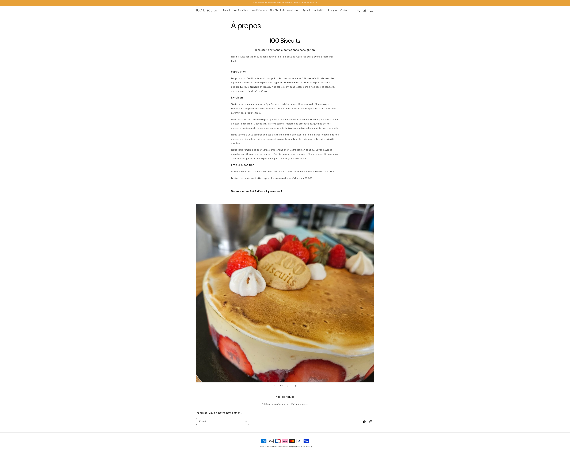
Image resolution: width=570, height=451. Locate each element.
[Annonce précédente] (197, 3)
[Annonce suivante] (373, 3)
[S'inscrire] (246, 421)
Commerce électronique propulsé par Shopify (293, 446)
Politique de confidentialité (275, 404)
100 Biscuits (270, 446)
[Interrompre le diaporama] (295, 386)
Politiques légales (299, 404)
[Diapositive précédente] (274, 386)
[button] (241, 10)
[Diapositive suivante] (288, 386)
